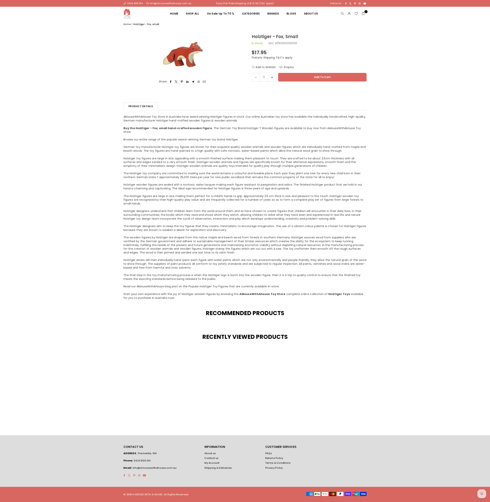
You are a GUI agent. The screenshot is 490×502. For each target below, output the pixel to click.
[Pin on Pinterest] (181, 82)
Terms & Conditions (278, 463)
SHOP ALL (192, 13)
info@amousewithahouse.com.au (170, 3)
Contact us (211, 458)
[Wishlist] (356, 13)
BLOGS (291, 13)
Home (127, 24)
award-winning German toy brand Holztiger (208, 139)
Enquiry (288, 67)
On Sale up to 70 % (220, 13)
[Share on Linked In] (187, 82)
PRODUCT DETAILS (140, 106)
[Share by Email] (204, 82)
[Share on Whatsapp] (198, 82)
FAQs (268, 453)
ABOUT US (311, 13)
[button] (363, 13)
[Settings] (349, 13)
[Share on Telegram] (193, 82)
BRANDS (273, 13)
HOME (174, 13)
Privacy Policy (274, 468)
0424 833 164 (135, 3)
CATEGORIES (251, 13)
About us (210, 453)
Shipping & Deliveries (218, 468)
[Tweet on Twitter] (176, 82)
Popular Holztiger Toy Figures (208, 286)
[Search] (342, 13)
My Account (211, 463)
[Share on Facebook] (170, 82)
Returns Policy (274, 458)
